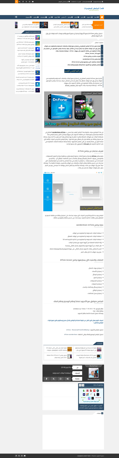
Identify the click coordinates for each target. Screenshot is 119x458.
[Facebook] (46, 379)
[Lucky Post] (16, 17)
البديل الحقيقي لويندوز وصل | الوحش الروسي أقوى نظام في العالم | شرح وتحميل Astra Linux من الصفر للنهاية (79, 25)
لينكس (63, 17)
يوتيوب (35, 17)
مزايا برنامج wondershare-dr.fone (91, 59)
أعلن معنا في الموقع (63, 2)
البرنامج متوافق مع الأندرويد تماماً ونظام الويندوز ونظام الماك (84, 65)
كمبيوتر (89, 17)
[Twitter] (53, 379)
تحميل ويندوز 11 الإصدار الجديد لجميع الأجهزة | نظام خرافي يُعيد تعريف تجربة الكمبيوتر (25, 49)
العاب (75, 17)
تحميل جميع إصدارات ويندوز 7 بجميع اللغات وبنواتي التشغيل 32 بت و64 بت (25, 55)
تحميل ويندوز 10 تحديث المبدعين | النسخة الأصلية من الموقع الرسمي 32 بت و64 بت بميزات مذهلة (25, 78)
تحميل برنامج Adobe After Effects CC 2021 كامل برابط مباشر (57, 356)
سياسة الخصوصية (97, 2)
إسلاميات (42, 17)
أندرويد (56, 17)
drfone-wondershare (70, 334)
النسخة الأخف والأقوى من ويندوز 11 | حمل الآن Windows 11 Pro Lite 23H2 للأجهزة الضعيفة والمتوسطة (25, 37)
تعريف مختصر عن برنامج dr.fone (92, 56)
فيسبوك (28, 17)
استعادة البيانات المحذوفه (62, 373)
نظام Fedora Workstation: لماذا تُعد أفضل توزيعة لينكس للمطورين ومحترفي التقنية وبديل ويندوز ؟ (16, 25)
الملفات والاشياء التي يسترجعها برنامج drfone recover (86, 62)
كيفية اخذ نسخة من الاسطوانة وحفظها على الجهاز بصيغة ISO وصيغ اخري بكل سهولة (85, 349)
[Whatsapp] (60, 379)
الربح (50, 17)
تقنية (95, 17)
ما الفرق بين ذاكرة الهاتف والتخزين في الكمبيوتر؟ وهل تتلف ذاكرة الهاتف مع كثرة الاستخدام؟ (48, 25)
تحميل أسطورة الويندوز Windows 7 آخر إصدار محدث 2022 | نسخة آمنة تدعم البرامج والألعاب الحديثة (25, 72)
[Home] (102, 17)
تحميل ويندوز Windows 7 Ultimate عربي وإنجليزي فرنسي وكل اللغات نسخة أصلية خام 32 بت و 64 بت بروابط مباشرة (25, 43)
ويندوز (69, 17)
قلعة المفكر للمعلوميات (83, 456)
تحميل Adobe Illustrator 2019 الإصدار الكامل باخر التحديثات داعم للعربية (86, 356)
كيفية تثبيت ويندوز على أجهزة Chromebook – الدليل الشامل (27, 61)
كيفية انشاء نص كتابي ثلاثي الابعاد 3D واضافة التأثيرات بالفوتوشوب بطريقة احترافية (56, 349)
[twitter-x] (26, 1)
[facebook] (23, 1)
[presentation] (83, 385)
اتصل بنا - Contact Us (76, 2)
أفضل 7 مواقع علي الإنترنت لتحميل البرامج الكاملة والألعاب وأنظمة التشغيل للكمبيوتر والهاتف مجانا (91, 406)
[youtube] (32, 1)
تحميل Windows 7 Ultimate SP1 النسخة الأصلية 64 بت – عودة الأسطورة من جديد (25, 90)
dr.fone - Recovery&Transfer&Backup (77, 329)
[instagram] (29, 1)
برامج (82, 17)
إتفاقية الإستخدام (86, 2)
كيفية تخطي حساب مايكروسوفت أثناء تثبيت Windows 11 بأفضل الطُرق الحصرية (25, 66)
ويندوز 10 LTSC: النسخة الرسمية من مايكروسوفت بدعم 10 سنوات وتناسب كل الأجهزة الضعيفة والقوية (25, 84)
